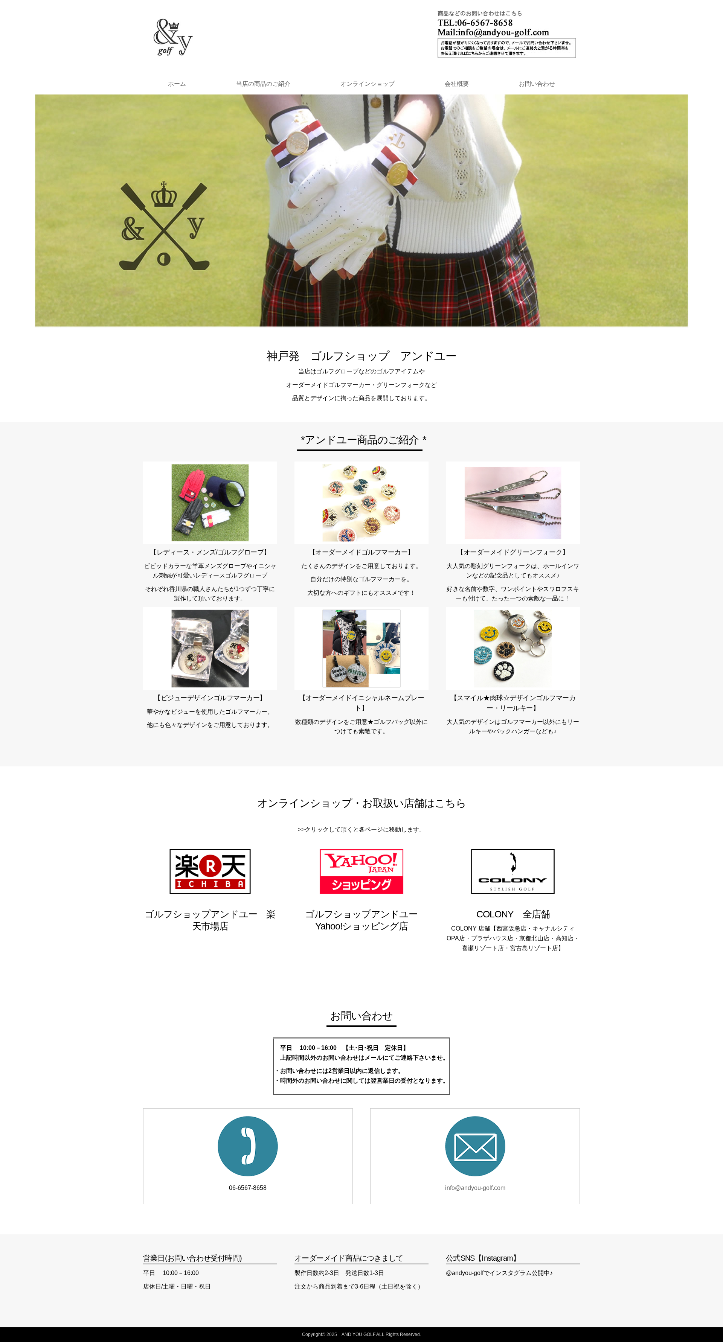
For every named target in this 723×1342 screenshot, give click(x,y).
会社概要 (457, 84)
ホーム (177, 84)
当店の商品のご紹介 (263, 84)
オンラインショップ (367, 84)
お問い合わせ (537, 84)
